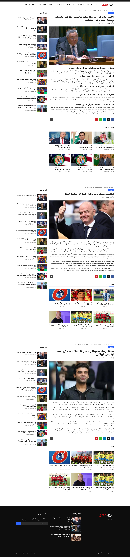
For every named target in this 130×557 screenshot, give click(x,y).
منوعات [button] (60, 3)
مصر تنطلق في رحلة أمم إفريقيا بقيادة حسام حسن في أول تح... (59, 324)
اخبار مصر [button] (89, 3)
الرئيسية (95, 3)
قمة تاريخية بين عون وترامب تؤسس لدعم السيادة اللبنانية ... (82, 145)
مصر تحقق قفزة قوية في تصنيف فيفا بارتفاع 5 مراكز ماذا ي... (82, 465)
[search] (17, 3)
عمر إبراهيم (33, 18)
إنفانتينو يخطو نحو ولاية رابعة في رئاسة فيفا (26, 17)
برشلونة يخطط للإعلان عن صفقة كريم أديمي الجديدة (26, 79)
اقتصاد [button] (74, 3)
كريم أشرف (111, 148)
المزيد (26, 3)
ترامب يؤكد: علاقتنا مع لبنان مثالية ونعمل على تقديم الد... (61, 145)
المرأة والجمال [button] (33, 3)
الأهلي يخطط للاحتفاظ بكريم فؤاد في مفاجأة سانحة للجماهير (27, 70)
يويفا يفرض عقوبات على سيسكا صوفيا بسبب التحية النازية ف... (60, 302)
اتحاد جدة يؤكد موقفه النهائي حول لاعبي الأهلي (26, 88)
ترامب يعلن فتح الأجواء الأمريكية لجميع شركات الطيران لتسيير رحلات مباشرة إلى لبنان (27, 106)
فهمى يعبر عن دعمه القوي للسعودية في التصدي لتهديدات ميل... (104, 167)
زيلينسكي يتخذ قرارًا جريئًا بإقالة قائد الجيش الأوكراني (26, 61)
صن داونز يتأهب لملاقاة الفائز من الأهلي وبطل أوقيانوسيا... (83, 324)
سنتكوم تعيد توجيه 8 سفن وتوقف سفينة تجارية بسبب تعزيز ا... (82, 167)
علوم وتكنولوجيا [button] (43, 3)
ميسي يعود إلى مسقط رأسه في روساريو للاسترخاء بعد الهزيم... (105, 302)
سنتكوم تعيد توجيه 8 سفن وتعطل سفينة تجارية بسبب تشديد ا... (60, 167)
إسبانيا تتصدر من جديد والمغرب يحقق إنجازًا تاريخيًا (104, 324)
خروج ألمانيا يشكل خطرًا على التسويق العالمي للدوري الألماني (27, 44)
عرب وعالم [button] (81, 3)
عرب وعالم (106, 9)
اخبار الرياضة (106, 186)
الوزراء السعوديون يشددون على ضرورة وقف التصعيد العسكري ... (105, 145)
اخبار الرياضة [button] (67, 3)
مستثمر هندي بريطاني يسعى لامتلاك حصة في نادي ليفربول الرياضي (26, 26)
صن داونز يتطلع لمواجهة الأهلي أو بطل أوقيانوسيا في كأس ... (105, 465)
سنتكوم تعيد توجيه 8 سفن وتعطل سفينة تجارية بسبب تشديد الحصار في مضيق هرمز (26, 96)
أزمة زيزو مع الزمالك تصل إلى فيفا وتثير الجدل (83, 302)
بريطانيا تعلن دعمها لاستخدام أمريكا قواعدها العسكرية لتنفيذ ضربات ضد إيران (27, 35)
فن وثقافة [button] (52, 3)
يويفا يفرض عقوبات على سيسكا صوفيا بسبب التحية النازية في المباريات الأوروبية (26, 53)
